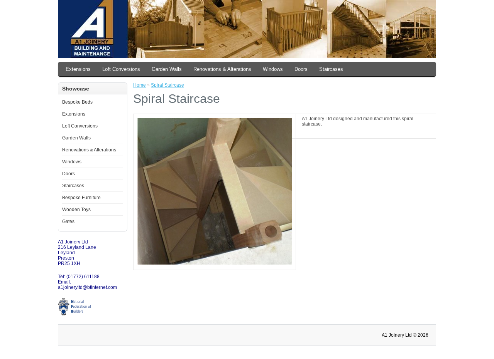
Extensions (78, 69)
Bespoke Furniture (81, 197)
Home (139, 85)
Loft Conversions (121, 69)
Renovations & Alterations (222, 69)
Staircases (331, 69)
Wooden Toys (76, 209)
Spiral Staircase (167, 85)
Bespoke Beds (77, 102)
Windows (273, 69)
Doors (301, 69)
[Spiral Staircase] (214, 263)
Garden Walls (167, 69)
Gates (68, 221)
